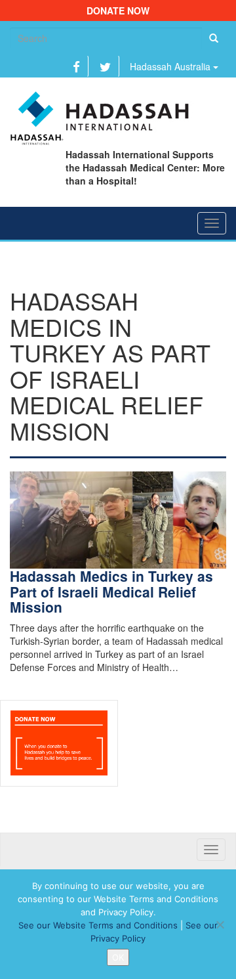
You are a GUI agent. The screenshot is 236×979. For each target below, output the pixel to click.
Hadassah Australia (171, 66)
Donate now (118, 10)
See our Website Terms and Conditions (98, 925)
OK (118, 957)
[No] (219, 924)
